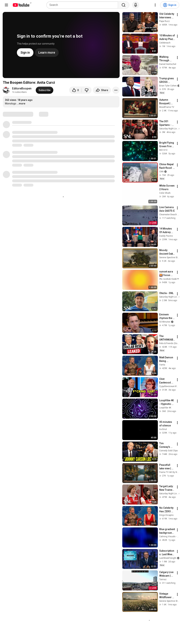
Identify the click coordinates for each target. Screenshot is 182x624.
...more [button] (21, 103)
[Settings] (155, 5)
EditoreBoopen (21, 88)
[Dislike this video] (87, 90)
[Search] (123, 5)
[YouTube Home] (21, 5)
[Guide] (6, 5)
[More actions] (115, 90)
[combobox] (83, 5)
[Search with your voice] (135, 5)
